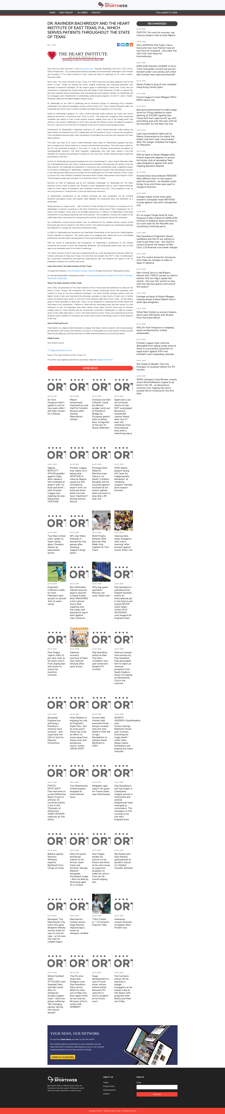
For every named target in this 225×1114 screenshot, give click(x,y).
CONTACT (96, 12)
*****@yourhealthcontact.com (59, 350)
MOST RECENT (66, 12)
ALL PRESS (82, 12)
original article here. (105, 359)
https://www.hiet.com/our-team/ (79, 271)
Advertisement (109, 1090)
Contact (106, 1093)
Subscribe (157, 1094)
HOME (52, 12)
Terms (106, 1082)
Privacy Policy (108, 1086)
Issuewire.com (86, 68)
